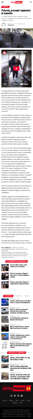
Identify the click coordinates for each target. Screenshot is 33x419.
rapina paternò (7, 255)
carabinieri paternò (8, 249)
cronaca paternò (22, 249)
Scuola (28, 400)
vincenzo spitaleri (8, 257)
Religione (14, 403)
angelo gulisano (18, 247)
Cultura (22, 400)
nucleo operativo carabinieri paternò (14, 252)
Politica (5, 400)
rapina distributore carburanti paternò (15, 254)
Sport (20, 403)
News (17, 400)
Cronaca (11, 400)
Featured (5, 251)
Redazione (11, 25)
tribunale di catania (20, 255)
